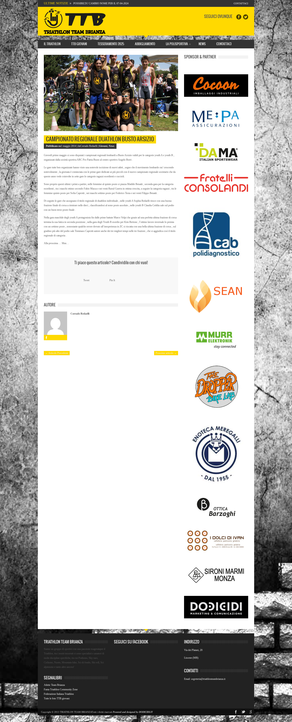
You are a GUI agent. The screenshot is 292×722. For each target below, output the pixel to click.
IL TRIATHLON (52, 44)
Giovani (103, 146)
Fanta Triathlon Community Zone (61, 689)
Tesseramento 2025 (111, 44)
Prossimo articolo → (166, 353)
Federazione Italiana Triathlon (59, 693)
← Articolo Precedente (56, 353)
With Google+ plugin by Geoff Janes (146, 719)
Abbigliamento (145, 44)
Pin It (112, 280)
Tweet (86, 280)
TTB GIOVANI (79, 44)
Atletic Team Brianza (54, 684)
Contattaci (241, 3)
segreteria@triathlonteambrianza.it (208, 678)
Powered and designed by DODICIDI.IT (133, 712)
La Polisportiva (177, 44)
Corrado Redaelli (80, 313)
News (202, 44)
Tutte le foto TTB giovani (56, 698)
